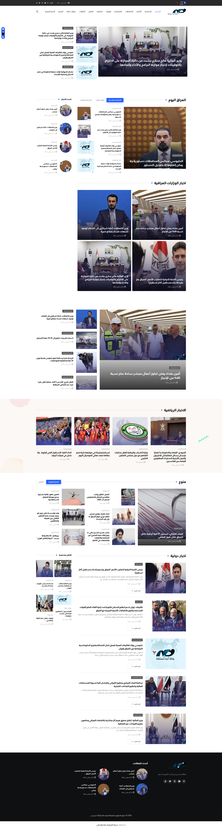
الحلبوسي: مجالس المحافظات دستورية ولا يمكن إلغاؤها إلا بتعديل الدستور (108, 114)
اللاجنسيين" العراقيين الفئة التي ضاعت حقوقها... (63, 613)
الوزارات (108, 11)
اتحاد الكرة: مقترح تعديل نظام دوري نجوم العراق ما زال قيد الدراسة (99, 516)
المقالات (82, 11)
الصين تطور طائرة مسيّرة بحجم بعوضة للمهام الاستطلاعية (48, 497)
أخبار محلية (54, 105)
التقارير (90, 11)
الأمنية (139, 11)
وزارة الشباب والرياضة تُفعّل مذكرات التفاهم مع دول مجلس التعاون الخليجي (131, 455)
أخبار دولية (54, 142)
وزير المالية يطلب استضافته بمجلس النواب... (64, 586)
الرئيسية (158, 11)
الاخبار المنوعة (50, 11)
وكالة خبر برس (96, 815)
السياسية (148, 11)
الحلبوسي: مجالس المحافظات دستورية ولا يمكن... (48, 166)
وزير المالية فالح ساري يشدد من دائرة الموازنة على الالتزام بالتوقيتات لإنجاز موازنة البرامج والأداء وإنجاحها (56, 35)
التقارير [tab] (41, 482)
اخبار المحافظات (67, 28)
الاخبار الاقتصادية (67, 333)
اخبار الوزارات (105, 491)
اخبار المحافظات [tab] (86, 100)
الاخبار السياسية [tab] (115, 100)
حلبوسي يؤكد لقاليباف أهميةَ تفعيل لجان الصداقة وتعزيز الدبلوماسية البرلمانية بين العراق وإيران (56, 55)
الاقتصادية (118, 11)
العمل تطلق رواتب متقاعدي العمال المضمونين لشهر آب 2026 (98, 497)
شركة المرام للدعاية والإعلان (107, 825)
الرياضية (99, 11)
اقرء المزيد (137, 591)
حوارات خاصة (71, 11)
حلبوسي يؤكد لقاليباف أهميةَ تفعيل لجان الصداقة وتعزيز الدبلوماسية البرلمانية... (110, 148)
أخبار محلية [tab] (100, 100)
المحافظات (129, 11)
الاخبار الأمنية (182, 449)
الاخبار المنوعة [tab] (53, 482)
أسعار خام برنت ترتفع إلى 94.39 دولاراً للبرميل (54, 338)
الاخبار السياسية (176, 55)
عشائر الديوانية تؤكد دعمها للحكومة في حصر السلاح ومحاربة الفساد (109, 166)
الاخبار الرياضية (106, 449)
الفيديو (60, 11)
